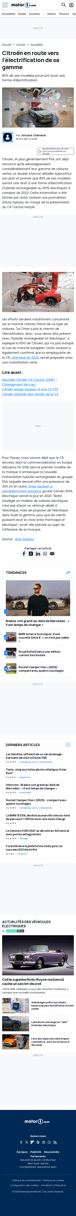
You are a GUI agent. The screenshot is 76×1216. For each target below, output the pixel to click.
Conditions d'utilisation (53, 1185)
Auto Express (24, 539)
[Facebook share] (24, 554)
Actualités (8, 13)
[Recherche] (64, 5)
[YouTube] (49, 1142)
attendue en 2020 (25, 358)
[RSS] (55, 1142)
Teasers (22, 853)
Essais (22, 13)
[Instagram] (43, 1142)
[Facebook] (21, 1142)
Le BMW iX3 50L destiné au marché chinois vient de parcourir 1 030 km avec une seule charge (38, 817)
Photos (64, 13)
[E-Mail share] (52, 554)
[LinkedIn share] (38, 554)
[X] (26, 1142)
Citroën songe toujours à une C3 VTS (30, 389)
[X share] (31, 554)
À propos (22, 1152)
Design (24, 838)
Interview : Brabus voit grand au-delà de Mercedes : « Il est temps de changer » (32, 786)
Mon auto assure (38, 1163)
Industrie (24, 777)
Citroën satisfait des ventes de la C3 (30, 394)
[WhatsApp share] (45, 554)
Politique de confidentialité (26, 1180)
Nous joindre (51, 1152)
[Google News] (38, 1142)
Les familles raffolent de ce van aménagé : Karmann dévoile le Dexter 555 (34, 756)
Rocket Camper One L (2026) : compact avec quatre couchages (36, 802)
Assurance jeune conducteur (38, 1159)
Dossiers (34, 13)
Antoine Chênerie (33, 135)
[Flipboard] (32, 1142)
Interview (25, 792)
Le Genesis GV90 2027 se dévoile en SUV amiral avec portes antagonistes (37, 832)
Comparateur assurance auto (38, 1167)
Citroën (20, 44)
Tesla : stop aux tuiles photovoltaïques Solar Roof (36, 771)
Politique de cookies (53, 1180)
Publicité (35, 1152)
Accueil (6, 44)
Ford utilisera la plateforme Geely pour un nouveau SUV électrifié (34, 847)
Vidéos (51, 13)
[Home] (24, 5)
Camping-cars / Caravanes (36, 762)
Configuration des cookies (24, 1185)
